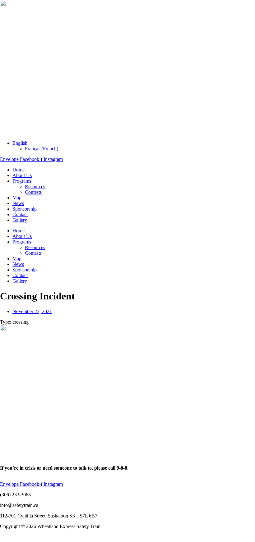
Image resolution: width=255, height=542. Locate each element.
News (18, 203)
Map (16, 197)
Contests (33, 192)
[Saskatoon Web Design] (12, 539)
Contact (20, 214)
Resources (35, 186)
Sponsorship (24, 209)
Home (18, 169)
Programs (21, 181)
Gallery (19, 220)
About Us (22, 175)
